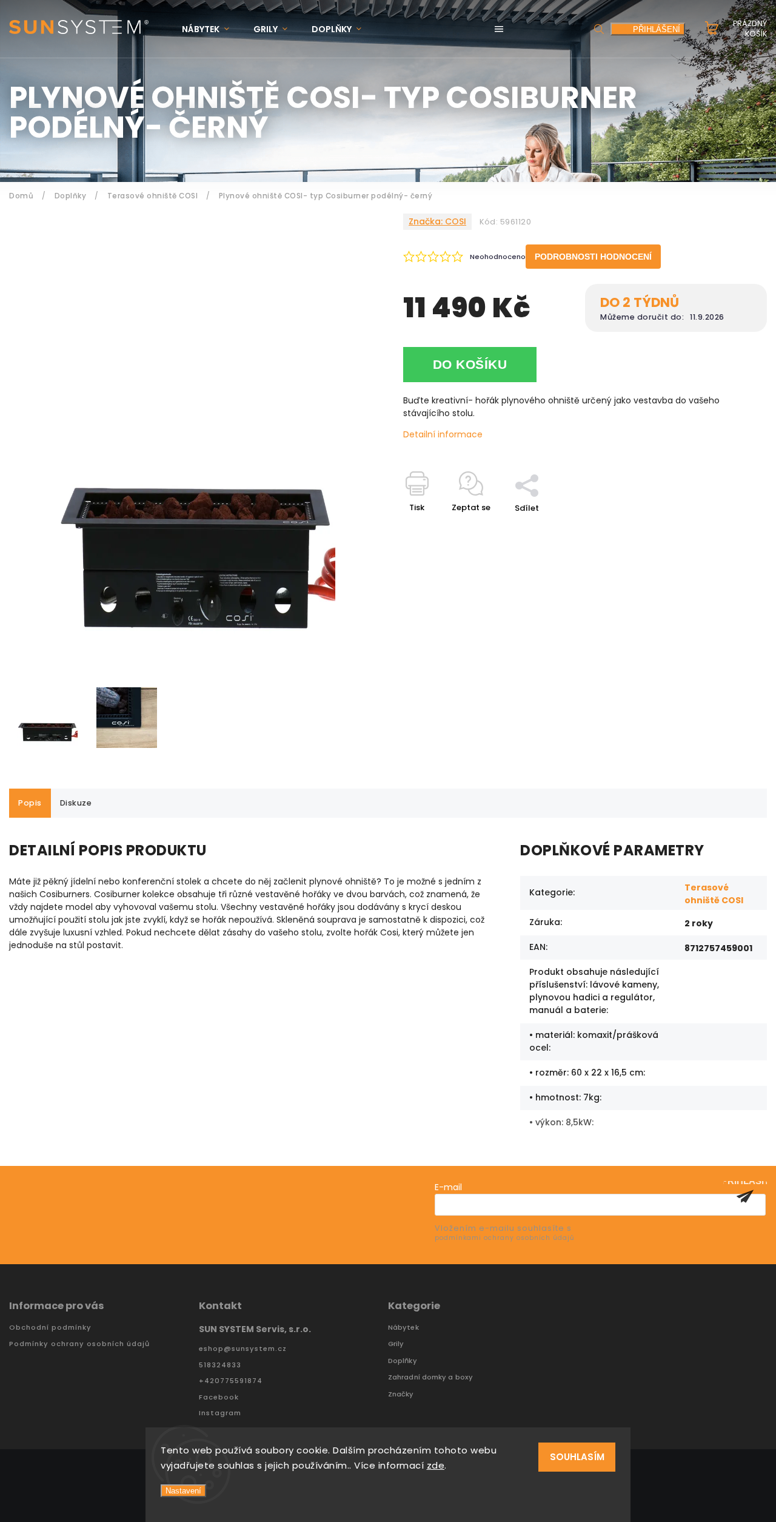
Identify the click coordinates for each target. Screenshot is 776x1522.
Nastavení (183, 1490)
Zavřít (727, 529)
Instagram (220, 1413)
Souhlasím (577, 1456)
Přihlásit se (745, 1196)
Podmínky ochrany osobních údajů (79, 1344)
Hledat (599, 29)
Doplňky (402, 1360)
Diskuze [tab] (76, 803)
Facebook (219, 1397)
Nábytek (403, 1327)
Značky (401, 1394)
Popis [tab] (30, 803)
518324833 (220, 1365)
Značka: (437, 221)
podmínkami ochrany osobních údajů (504, 1238)
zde (436, 1465)
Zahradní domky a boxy (430, 1377)
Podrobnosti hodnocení (593, 256)
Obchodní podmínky (50, 1327)
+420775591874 (231, 1381)
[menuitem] (211, 29)
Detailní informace (443, 434)
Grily (396, 1344)
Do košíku (470, 364)
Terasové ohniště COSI (713, 893)
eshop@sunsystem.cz (243, 1348)
